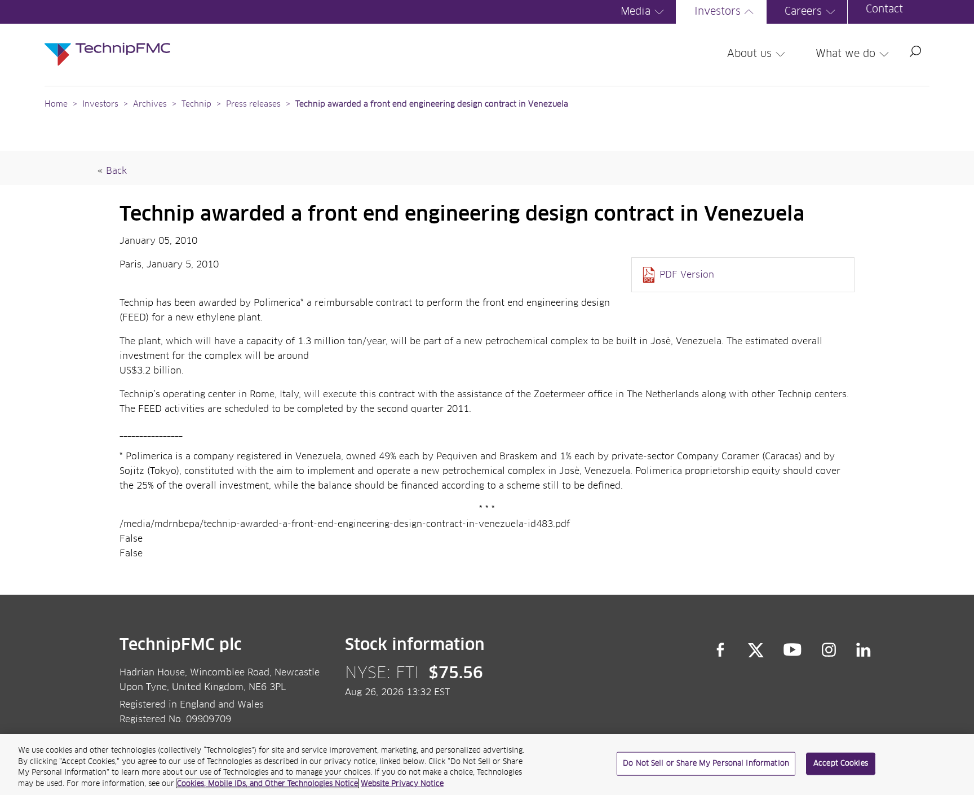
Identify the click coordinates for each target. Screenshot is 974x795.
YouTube (792, 650)
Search (915, 51)
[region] (487, 764)
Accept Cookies (840, 763)
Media (635, 12)
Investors (717, 12)
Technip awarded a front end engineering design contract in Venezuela (431, 104)
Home (56, 104)
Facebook (720, 650)
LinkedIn (863, 650)
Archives (150, 104)
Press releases (253, 104)
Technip (196, 104)
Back (116, 170)
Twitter (756, 650)
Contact (884, 10)
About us (749, 54)
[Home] (107, 43)
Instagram (829, 650)
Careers (803, 12)
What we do (845, 54)
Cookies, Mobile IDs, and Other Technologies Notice (267, 783)
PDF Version (686, 274)
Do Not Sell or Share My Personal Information (706, 763)
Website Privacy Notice (402, 783)
